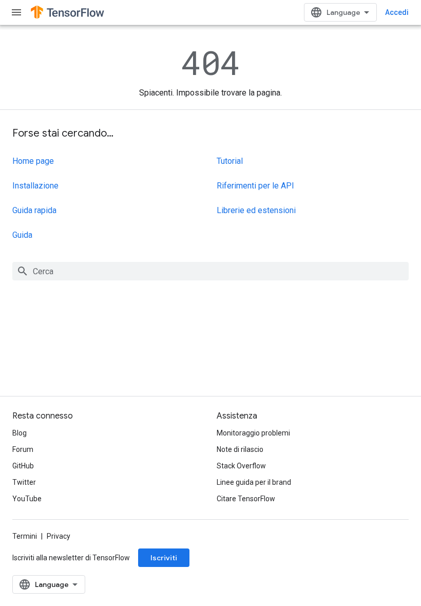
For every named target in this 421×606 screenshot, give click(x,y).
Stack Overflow (241, 466)
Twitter (24, 482)
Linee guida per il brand (254, 482)
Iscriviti (163, 557)
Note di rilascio (240, 449)
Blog (19, 433)
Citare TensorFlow (246, 499)
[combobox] (210, 271)
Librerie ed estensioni (256, 210)
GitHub (23, 466)
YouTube (27, 499)
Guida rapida (34, 210)
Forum (22, 449)
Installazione (35, 186)
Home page (33, 161)
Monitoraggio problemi (253, 433)
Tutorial (230, 161)
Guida (22, 235)
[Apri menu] (16, 12)
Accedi (397, 12)
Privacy (58, 536)
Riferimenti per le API (255, 186)
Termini (24, 536)
